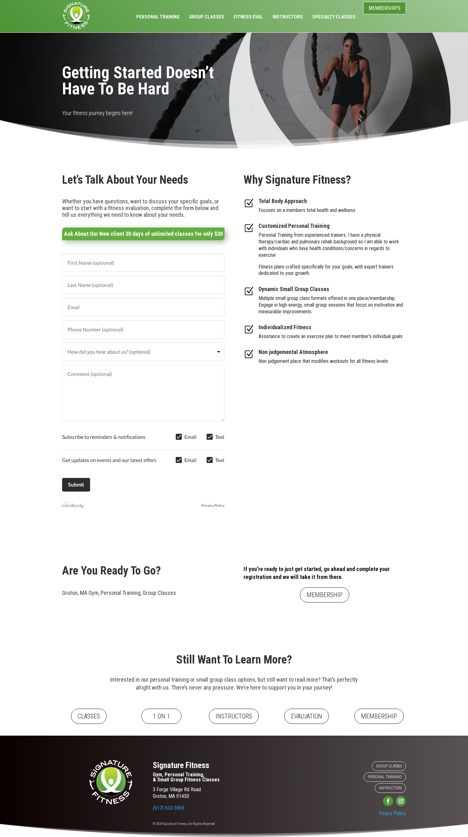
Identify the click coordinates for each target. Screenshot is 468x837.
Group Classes (206, 17)
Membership (325, 595)
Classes (89, 716)
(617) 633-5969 (168, 808)
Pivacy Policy (392, 813)
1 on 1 (161, 716)
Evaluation (306, 716)
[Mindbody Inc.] (73, 506)
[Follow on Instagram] (401, 801)
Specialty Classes (333, 17)
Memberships (385, 8)
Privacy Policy (212, 505)
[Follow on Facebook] (388, 801)
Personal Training (158, 17)
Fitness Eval (248, 17)
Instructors (288, 17)
